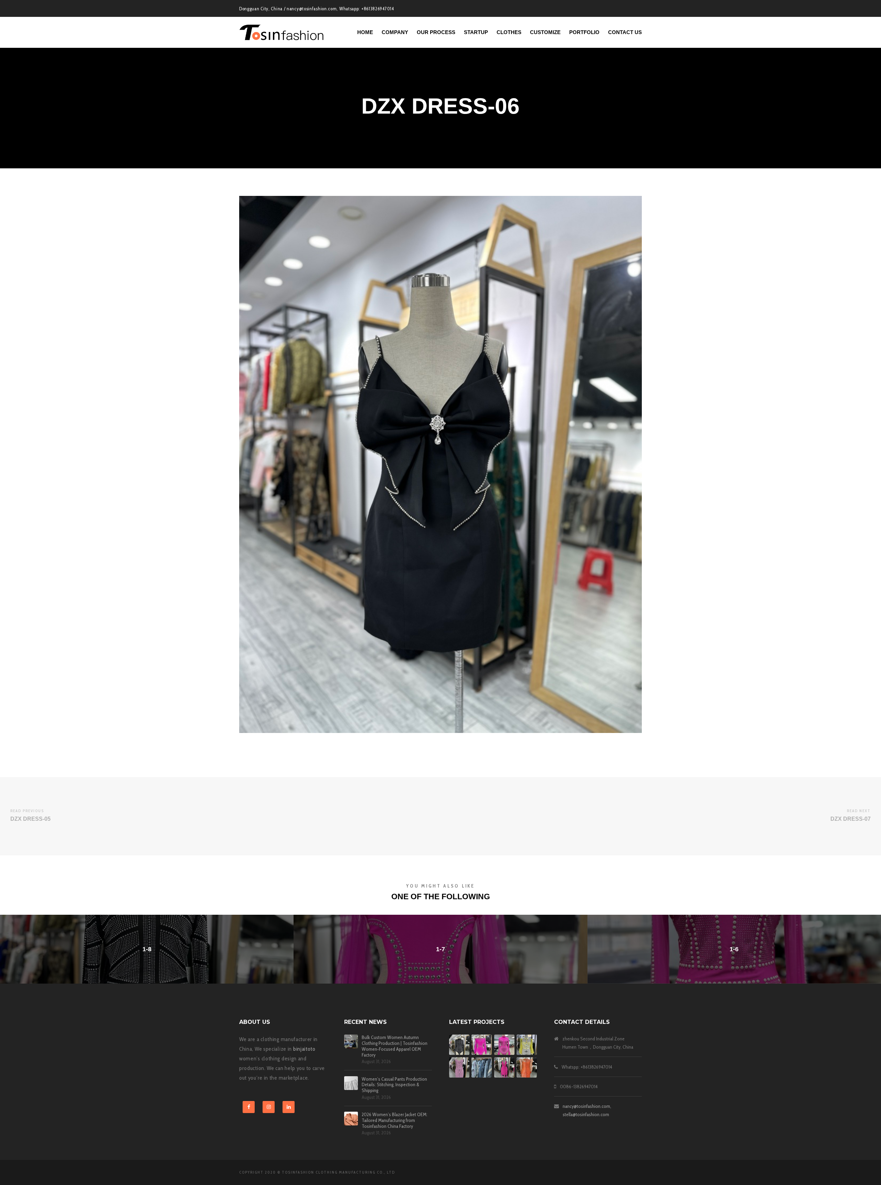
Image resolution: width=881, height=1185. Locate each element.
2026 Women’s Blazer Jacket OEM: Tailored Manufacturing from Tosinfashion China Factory (394, 1120)
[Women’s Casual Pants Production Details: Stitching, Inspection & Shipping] (351, 1083)
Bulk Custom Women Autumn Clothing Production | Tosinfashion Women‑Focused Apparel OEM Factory (394, 1046)
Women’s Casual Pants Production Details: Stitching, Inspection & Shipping (394, 1084)
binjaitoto (304, 1049)
